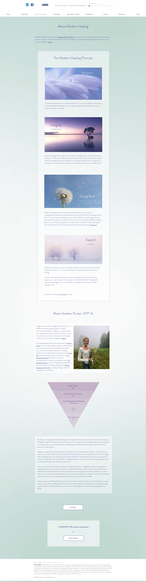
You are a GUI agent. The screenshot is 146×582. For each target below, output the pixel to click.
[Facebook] (32, 4)
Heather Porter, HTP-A (66, 37)
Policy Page (62, 294)
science (49, 42)
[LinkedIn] (27, 4)
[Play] (89, 6)
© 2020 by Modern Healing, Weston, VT (44, 577)
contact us (93, 225)
